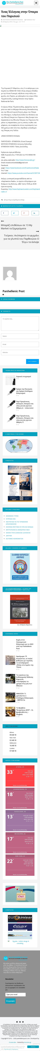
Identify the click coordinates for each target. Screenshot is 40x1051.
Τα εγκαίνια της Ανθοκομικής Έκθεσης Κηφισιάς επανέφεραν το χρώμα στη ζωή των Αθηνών (24, 680)
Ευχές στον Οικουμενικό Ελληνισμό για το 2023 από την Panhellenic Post (24, 644)
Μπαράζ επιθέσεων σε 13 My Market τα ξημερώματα (16, 226)
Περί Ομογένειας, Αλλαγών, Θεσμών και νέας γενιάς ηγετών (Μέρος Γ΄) (24, 419)
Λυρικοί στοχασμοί (23, 376)
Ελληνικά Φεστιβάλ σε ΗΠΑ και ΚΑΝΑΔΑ (19, 527)
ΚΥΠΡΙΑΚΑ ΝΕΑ (11, 519)
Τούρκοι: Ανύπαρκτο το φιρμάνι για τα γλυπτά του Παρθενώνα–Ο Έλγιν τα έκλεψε (21, 238)
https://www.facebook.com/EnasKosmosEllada (22, 168)
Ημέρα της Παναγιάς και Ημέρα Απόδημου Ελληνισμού (24, 391)
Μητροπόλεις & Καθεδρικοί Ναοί (18, 530)
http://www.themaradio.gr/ (25, 160)
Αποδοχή (33, 1046)
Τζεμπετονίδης (19, 200)
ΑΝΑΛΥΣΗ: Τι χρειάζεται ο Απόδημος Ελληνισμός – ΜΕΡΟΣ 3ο (24, 697)
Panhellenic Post (30, 20)
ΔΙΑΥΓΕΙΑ (9, 536)
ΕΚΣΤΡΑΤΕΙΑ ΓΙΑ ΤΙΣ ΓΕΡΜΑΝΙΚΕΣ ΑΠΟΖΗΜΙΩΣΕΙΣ (17, 523)
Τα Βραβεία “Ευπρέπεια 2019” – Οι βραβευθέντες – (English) (24, 711)
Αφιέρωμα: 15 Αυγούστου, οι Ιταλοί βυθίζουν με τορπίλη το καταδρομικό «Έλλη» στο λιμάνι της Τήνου (24, 661)
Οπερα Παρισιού (9, 200)
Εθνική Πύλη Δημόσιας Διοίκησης (18, 533)
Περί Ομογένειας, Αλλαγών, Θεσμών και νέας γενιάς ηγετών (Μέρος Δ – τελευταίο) (24, 404)
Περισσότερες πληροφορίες (11, 1049)
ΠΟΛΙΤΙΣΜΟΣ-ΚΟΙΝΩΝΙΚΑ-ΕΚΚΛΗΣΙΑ (13, 19)
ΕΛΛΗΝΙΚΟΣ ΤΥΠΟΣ (12, 516)
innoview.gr (27, 1042)
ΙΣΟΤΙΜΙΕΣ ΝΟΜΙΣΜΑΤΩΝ (14, 539)
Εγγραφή (10, 1001)
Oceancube (12, 1042)
